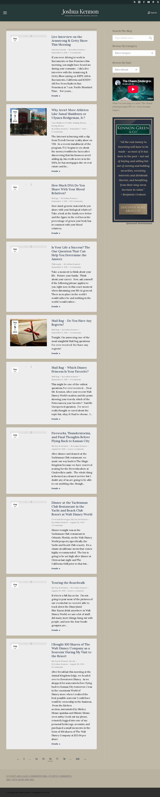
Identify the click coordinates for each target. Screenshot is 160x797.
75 (43, 758)
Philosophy (56, 264)
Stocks (72, 661)
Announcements (59, 49)
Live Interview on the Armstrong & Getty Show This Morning (70, 40)
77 (57, 758)
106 (78, 758)
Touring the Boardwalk (68, 583)
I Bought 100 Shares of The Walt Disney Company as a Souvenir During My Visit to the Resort (71, 650)
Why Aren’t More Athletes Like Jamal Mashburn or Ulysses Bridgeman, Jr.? (70, 114)
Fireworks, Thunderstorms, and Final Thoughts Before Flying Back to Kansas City (71, 437)
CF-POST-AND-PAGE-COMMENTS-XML (26, 776)
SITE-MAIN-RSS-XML (23, 779)
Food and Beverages (61, 519)
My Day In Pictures (60, 446)
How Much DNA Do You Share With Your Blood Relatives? (68, 189)
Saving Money (58, 126)
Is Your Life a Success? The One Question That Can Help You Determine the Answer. (71, 253)
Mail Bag (55, 329)
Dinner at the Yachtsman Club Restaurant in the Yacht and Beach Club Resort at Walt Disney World (72, 508)
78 (64, 758)
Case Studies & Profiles (62, 123)
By (76, 49)
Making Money (79, 123)
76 (50, 758)
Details (55, 96)
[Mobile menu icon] (5, 13)
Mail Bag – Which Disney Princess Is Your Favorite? (70, 369)
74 (36, 758)
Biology (55, 198)
